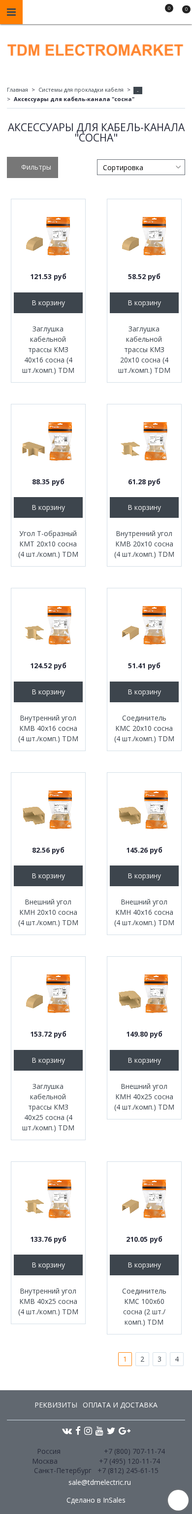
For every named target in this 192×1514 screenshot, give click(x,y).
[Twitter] (111, 1430)
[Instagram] (88, 1430)
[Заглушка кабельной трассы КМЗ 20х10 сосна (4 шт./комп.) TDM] (144, 236)
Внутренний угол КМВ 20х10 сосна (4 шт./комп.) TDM (144, 544)
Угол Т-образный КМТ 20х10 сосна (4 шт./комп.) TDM (48, 544)
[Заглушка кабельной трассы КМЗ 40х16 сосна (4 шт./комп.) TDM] (48, 236)
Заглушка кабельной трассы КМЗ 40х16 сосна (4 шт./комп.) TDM (48, 349)
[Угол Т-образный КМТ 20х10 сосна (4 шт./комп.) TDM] (48, 441)
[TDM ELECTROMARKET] (96, 47)
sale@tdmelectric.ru (99, 1482)
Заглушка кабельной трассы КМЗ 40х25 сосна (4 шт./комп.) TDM (48, 1106)
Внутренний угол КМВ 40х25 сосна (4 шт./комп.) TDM (48, 1301)
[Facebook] (78, 1430)
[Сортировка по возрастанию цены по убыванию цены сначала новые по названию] (141, 167)
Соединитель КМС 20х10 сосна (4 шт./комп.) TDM (144, 728)
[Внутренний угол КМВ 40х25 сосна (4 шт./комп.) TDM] (48, 1199)
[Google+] (124, 1430)
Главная (17, 89)
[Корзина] (181, 13)
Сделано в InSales (96, 1500)
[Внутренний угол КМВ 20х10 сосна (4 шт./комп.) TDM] (144, 441)
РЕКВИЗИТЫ (55, 1404)
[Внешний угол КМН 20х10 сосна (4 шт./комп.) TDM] (48, 810)
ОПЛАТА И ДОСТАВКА (120, 1404)
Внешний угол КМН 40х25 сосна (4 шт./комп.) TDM (144, 1096)
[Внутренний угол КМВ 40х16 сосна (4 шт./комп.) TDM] (48, 625)
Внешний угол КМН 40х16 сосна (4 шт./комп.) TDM (144, 912)
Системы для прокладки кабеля (81, 89)
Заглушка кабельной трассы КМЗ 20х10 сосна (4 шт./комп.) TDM (144, 349)
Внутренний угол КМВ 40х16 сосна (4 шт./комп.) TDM (48, 728)
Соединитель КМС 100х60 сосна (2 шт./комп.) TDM (144, 1306)
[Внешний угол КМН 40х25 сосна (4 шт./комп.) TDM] (144, 994)
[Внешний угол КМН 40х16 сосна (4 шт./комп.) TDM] (144, 810)
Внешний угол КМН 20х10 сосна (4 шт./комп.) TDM (48, 912)
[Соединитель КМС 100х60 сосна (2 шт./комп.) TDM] (144, 1199)
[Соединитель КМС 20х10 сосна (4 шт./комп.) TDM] (144, 625)
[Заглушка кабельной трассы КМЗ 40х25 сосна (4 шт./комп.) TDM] (48, 994)
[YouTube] (99, 1430)
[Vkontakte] (67, 1430)
